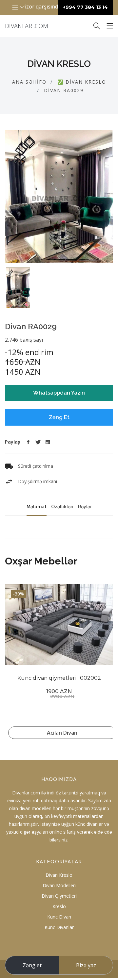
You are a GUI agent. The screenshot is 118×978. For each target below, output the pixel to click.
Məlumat (37, 506)
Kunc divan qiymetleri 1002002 (59, 678)
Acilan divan (62, 732)
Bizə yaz (86, 965)
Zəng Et (59, 417)
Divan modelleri (59, 885)
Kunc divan (59, 917)
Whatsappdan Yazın (59, 393)
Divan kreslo (59, 875)
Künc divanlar (59, 927)
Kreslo (59, 906)
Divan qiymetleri (59, 896)
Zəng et (32, 965)
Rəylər (85, 506)
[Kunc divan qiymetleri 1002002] (59, 624)
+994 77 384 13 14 (85, 7)
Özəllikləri (62, 506)
